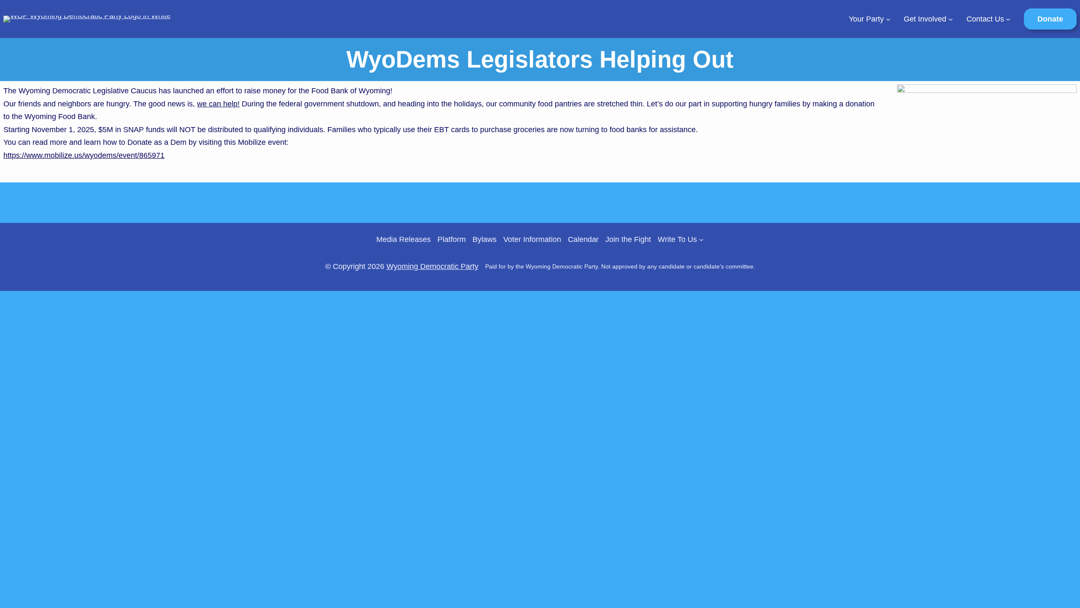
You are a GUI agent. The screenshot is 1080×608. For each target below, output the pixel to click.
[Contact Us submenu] (1008, 19)
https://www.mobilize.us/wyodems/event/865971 (84, 155)
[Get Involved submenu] (950, 19)
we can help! (218, 104)
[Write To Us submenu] (701, 239)
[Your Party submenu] (888, 19)
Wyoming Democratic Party (432, 266)
